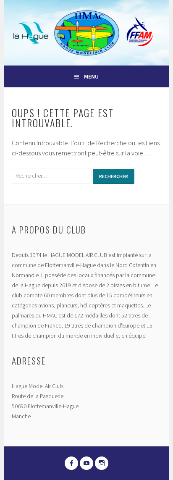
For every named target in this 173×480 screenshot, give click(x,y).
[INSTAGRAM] (101, 463)
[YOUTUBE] (86, 463)
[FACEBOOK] (71, 463)
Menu (91, 76)
